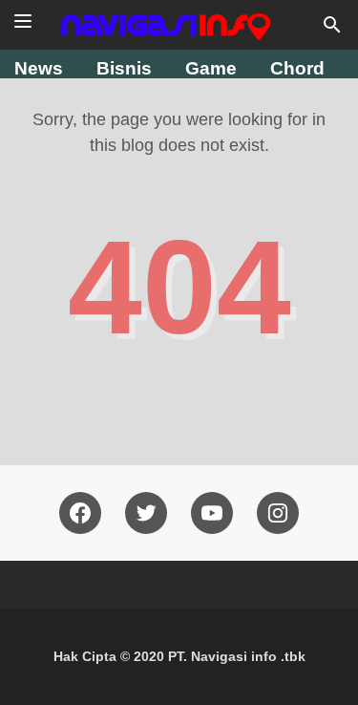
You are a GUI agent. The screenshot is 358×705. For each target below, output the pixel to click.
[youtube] (212, 513)
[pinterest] (278, 513)
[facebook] (80, 513)
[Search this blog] (332, 24)
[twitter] (146, 513)
